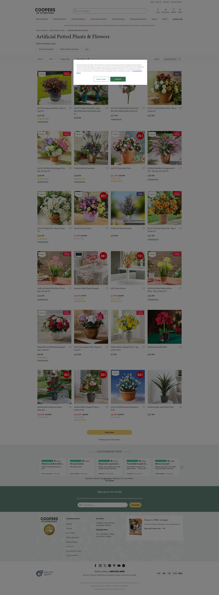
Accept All (118, 79)
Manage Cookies (101, 79)
